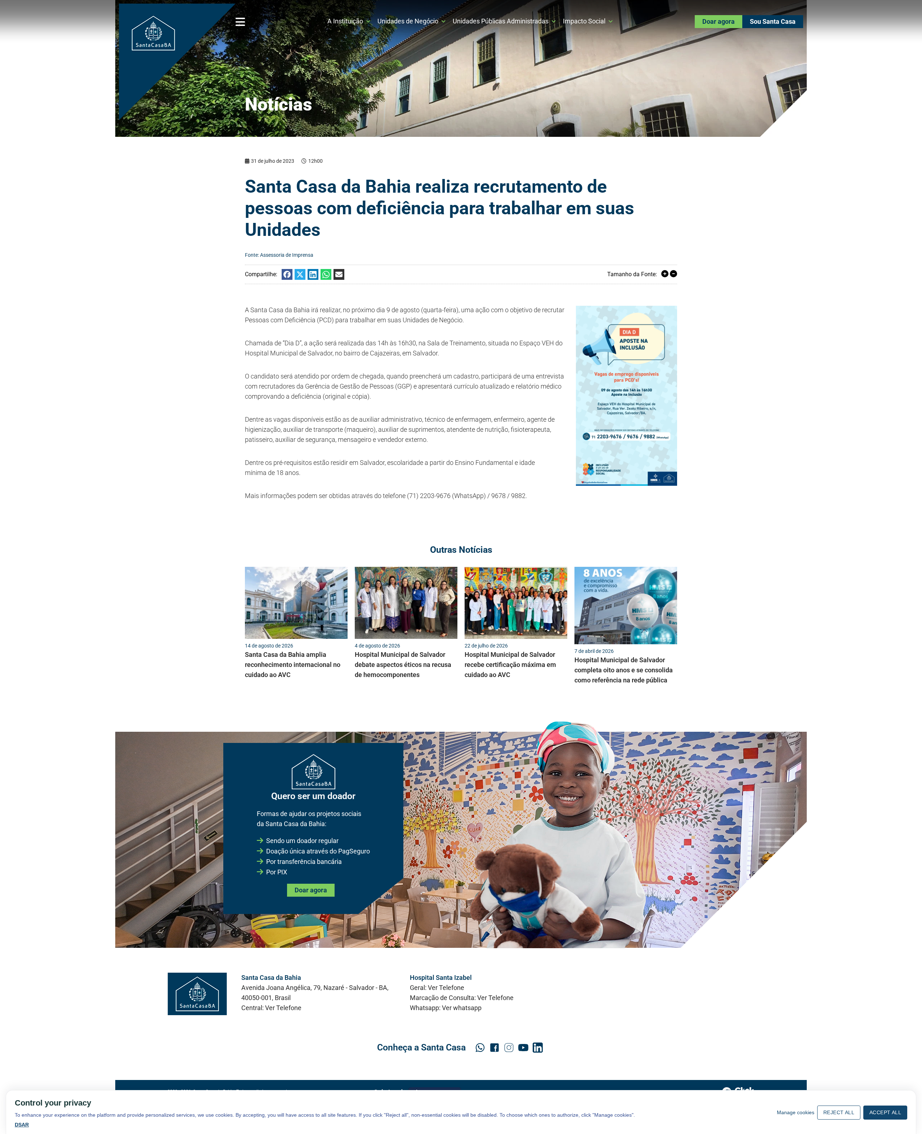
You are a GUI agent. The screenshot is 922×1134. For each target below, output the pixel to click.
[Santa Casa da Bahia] (197, 994)
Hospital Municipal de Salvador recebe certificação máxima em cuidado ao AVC (510, 664)
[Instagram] (509, 1047)
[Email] (339, 274)
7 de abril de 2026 (594, 651)
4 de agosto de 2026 (377, 646)
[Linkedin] (313, 274)
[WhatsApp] (326, 274)
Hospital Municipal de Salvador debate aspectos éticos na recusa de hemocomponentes (403, 664)
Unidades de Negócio (407, 21)
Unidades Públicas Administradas (501, 21)
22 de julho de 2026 (486, 646)
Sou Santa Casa (773, 21)
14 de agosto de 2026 (269, 646)
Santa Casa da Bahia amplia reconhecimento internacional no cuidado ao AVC (292, 664)
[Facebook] (287, 274)
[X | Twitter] (300, 274)
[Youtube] (523, 1047)
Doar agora (718, 21)
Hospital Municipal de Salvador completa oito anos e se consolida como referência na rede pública (623, 670)
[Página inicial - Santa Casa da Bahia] (177, 62)
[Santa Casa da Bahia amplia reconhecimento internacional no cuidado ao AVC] (296, 603)
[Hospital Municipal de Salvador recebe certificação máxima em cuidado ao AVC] (516, 603)
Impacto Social (584, 21)
